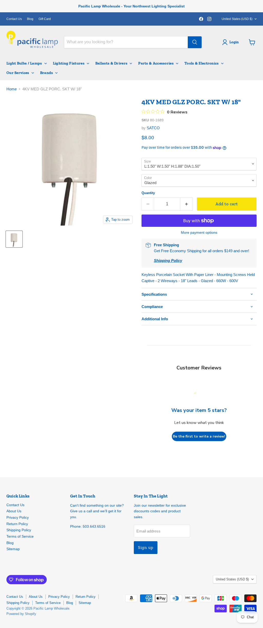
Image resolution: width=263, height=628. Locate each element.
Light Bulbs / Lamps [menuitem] (24, 63)
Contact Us (14, 19)
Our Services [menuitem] (17, 72)
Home (11, 89)
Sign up (145, 547)
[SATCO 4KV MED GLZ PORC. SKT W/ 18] (14, 239)
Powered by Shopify (21, 614)
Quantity (148, 193)
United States (237, 19)
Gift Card (45, 19)
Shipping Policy (18, 530)
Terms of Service (20, 536)
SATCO (153, 128)
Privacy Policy (17, 517)
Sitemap (13, 549)
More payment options (199, 232)
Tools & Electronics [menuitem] (201, 63)
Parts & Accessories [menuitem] (156, 63)
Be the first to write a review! (199, 436)
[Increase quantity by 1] (186, 203)
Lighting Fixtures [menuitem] (68, 63)
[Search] (195, 42)
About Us (13, 511)
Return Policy (17, 524)
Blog (30, 19)
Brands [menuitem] (46, 72)
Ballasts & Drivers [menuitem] (111, 63)
